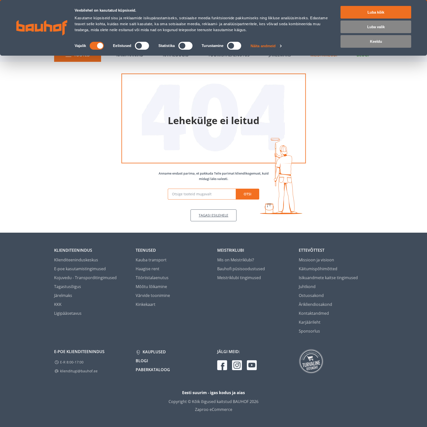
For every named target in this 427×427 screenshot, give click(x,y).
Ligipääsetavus (68, 313)
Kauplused (154, 352)
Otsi (247, 194)
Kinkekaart (145, 304)
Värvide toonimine (153, 295)
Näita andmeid (263, 46)
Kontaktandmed (314, 313)
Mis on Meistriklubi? (235, 260)
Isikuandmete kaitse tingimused (328, 277)
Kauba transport (151, 260)
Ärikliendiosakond (315, 304)
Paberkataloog (153, 369)
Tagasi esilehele (213, 215)
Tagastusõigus (67, 286)
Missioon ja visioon (316, 260)
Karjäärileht (309, 322)
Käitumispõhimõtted (318, 268)
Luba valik (376, 27)
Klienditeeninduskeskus (76, 260)
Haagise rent (147, 268)
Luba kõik (375, 12)
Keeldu (376, 41)
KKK (58, 304)
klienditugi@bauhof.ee (79, 371)
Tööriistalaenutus (152, 277)
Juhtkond (307, 286)
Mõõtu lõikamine (151, 286)
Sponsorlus (309, 331)
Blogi (142, 360)
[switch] (142, 46)
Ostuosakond (311, 295)
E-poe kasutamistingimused (80, 268)
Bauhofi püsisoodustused (241, 268)
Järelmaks (63, 295)
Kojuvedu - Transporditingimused (85, 277)
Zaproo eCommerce (213, 409)
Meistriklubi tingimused (239, 277)
